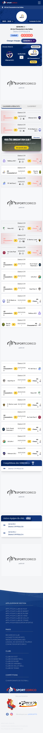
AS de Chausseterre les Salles (14, 7)
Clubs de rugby (12, 661)
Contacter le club (35, 21)
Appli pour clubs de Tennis (17, 620)
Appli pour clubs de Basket (17, 611)
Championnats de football (17, 681)
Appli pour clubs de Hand (16, 616)
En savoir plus (21, 148)
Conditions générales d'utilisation (14, 726)
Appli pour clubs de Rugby (17, 613)
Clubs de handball (14, 664)
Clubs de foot (12, 657)
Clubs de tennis (12, 668)
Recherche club (12, 635)
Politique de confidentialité (12, 729)
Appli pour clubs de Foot (16, 609)
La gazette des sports (15, 637)
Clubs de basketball (14, 659)
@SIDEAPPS (32, 714)
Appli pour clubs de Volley (17, 618)
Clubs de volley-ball (15, 666)
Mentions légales (7, 723)
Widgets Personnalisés (15, 640)
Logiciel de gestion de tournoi (19, 642)
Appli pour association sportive (19, 623)
